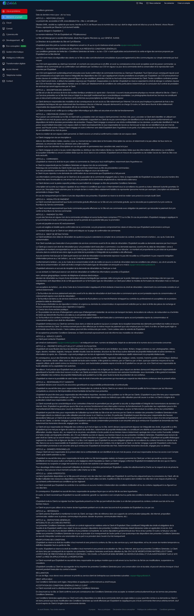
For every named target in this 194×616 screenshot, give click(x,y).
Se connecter (169, 3)
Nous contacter (155, 3)
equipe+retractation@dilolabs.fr (142, 265)
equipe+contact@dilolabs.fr (69, 343)
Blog (141, 3)
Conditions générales (167, 609)
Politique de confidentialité (147, 609)
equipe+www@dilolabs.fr (131, 45)
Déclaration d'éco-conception (124, 609)
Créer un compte (184, 3)
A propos (92, 609)
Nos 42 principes (104, 609)
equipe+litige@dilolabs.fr (140, 576)
